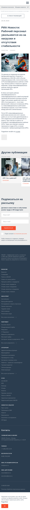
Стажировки (4, 274)
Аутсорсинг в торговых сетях (9, 360)
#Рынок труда (4, 50)
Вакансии (3, 272)
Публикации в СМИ (6, 410)
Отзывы (3, 388)
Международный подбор (8, 327)
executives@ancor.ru (6, 476)
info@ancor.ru (5, 465)
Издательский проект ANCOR (9, 400)
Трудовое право (5, 308)
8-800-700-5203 (5, 456)
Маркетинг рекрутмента (7, 334)
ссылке (18, 131)
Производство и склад (7, 357)
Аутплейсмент (5, 299)
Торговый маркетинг (6, 365)
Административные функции (9, 350)
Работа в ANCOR (6, 277)
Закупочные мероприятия (8, 398)
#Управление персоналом (7, 7)
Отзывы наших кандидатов (8, 284)
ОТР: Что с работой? (9, 178)
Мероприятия (5, 415)
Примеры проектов (6, 393)
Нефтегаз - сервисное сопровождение (11, 362)
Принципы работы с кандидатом (10, 281)
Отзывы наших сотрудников (8, 286)
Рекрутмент (4, 329)
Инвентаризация (5, 369)
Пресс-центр (4, 407)
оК (5, 506)
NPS (2, 383)
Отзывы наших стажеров (8, 291)
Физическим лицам (6, 313)
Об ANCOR (4, 381)
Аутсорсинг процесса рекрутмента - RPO (12, 339)
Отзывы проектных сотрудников (10, 289)
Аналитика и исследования (8, 417)
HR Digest (4, 420)
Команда (3, 385)
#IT (28, 7)
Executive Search (5, 324)
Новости (3, 412)
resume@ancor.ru (6, 472)
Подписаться (8, 228)
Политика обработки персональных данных (13, 489)
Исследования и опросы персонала (11, 304)
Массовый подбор (6, 337)
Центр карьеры (5, 311)
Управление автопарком (8, 355)
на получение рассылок (20, 233)
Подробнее (4, 502)
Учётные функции (6, 367)
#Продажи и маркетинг (20, 7)
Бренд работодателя (7, 301)
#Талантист (12, 50)
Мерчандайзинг (5, 352)
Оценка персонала (6, 306)
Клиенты (3, 390)
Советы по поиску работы (8, 279)
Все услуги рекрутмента (7, 343)
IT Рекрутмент (5, 332)
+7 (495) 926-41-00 (6, 448)
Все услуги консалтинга (7, 317)
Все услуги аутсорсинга (7, 373)
